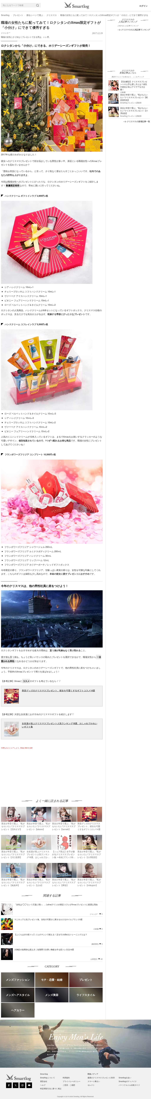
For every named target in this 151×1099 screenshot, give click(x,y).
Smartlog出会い (125, 1077)
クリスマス (51, 15)
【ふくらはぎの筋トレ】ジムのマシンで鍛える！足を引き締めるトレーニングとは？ (50, 934)
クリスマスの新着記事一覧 (138, 121)
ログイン (143, 5)
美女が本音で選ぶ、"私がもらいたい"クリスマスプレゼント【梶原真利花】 (134, 97)
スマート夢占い (94, 1081)
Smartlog (5, 15)
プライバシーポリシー (71, 1081)
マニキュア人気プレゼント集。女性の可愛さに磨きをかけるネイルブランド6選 (48, 919)
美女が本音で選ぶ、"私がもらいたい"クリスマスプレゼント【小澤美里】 (134, 111)
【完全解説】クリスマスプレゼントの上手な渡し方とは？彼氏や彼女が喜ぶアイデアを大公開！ (133, 85)
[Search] (38, 5)
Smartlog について (47, 1077)
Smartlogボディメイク (128, 1081)
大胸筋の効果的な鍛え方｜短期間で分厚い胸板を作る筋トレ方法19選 (44, 949)
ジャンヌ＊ (6, 32)
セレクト (91, 1085)
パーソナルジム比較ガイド (129, 1085)
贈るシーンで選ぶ (35, 15)
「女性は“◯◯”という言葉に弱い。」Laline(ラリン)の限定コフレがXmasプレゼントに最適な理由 (56, 904)
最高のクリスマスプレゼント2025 (101, 1077)
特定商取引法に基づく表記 (50, 1088)
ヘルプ (42, 1085)
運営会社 (43, 1081)
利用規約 (66, 1077)
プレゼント (18, 15)
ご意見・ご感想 (69, 1085)
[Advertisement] (26, 771)
